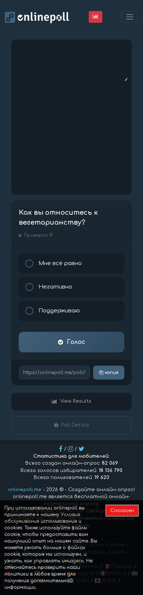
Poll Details (75, 425)
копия (110, 372)
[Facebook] (61, 448)
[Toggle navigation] (129, 17)
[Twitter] (81, 448)
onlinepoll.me (24, 489)
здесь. (78, 560)
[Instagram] (70, 448)
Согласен (122, 510)
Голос (76, 342)
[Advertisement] (71, 117)
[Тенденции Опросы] (95, 16)
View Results (75, 401)
